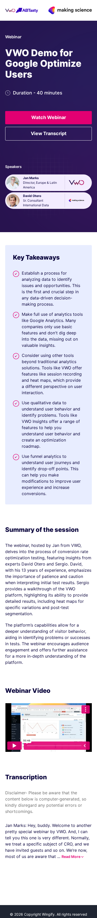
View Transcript (48, 133)
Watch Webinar (48, 117)
